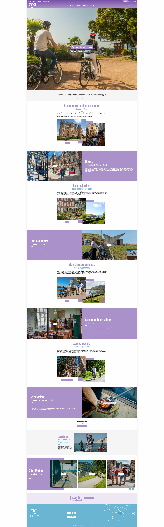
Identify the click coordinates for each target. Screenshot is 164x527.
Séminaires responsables (46, 1)
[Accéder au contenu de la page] (82, 85)
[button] (135, 6)
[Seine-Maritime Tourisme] (32, 5)
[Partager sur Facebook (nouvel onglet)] (77, 99)
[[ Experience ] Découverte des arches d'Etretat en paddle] (90, 442)
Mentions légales (78, 525)
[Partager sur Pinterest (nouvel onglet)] (82, 99)
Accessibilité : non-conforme (89, 525)
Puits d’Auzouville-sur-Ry (124, 327)
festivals (55, 408)
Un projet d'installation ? (39, 1)
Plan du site (83, 525)
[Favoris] (133, 5)
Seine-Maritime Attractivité (31, 1)
